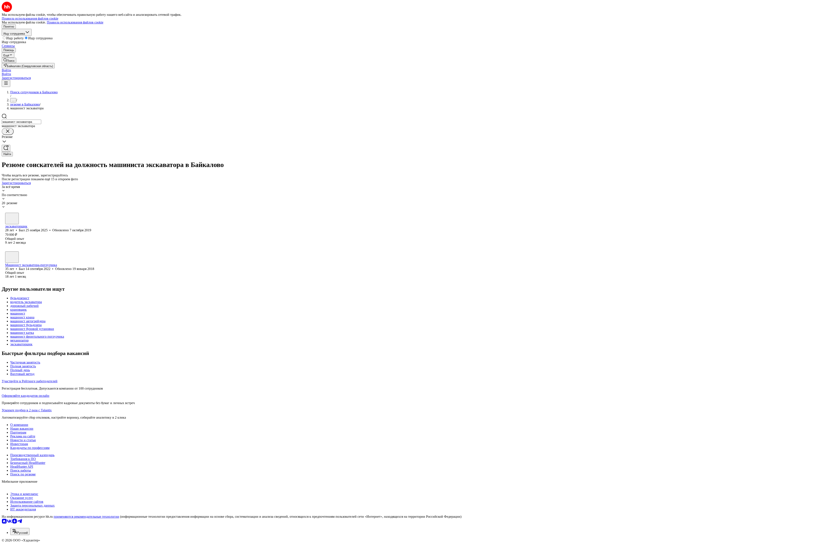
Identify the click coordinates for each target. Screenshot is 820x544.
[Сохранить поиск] (6, 148)
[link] (9, 60)
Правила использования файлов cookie (75, 22)
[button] (6, 70)
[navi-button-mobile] (6, 83)
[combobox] (21, 122)
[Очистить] (8, 131)
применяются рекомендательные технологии (86, 516)
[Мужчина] (12, 218)
